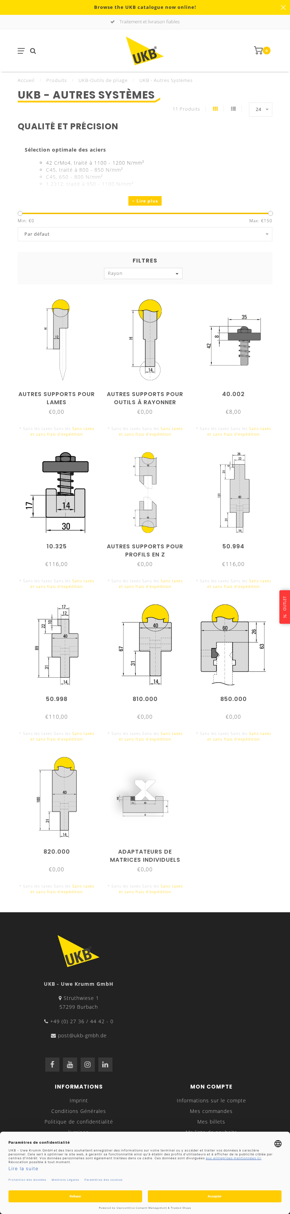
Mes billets (211, 1121)
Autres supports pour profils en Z (145, 550)
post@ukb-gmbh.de (82, 1035)
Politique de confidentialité (79, 1121)
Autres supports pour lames (56, 398)
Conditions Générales (78, 1111)
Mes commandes (211, 1111)
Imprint (79, 1100)
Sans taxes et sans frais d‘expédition (62, 431)
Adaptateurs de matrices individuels (145, 856)
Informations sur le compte (211, 1100)
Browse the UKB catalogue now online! (145, 7)
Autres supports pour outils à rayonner (145, 398)
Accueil (26, 80)
